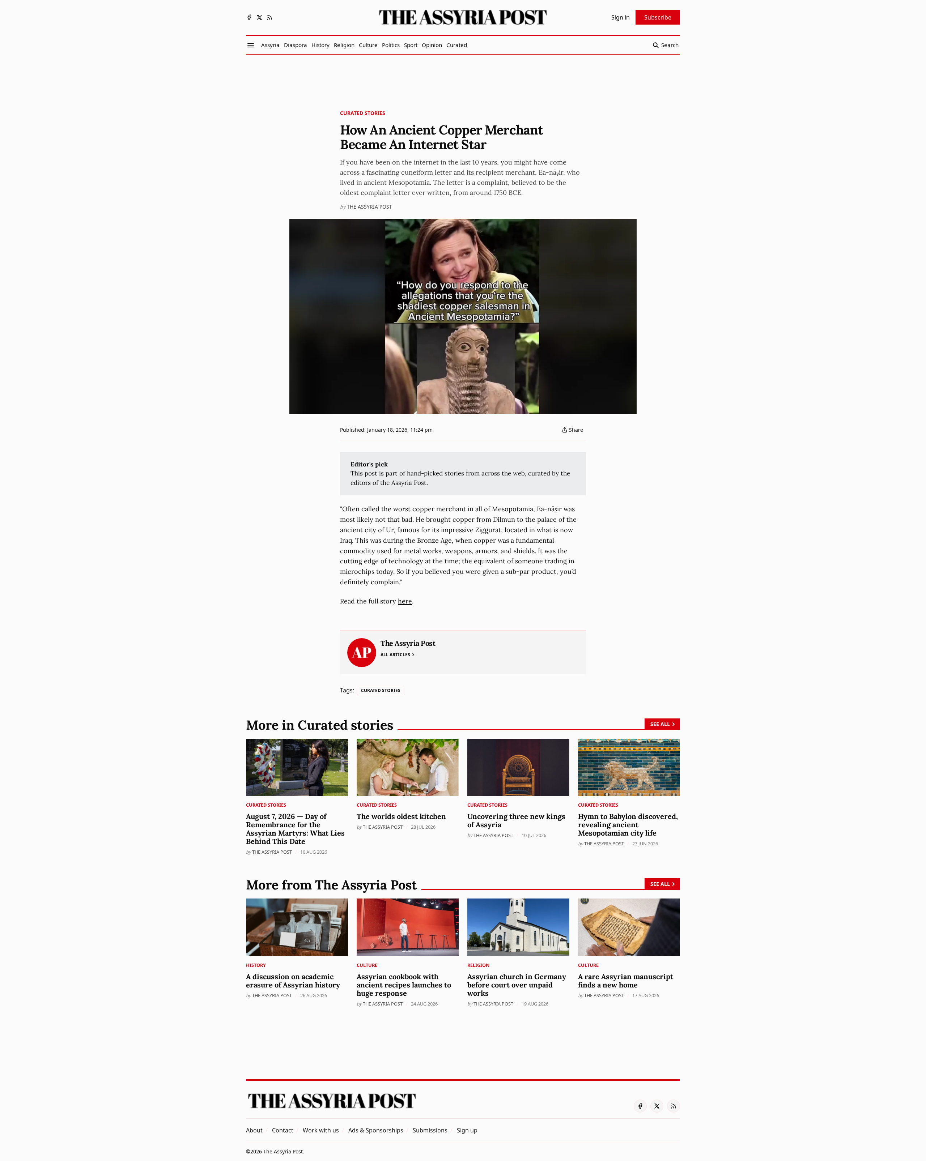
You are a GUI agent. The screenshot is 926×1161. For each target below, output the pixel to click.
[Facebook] (249, 17)
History (256, 965)
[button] (467, 1130)
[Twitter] (259, 17)
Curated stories (362, 113)
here (405, 601)
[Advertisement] (463, 79)
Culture (367, 965)
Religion (478, 965)
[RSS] (269, 17)
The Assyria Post (369, 206)
